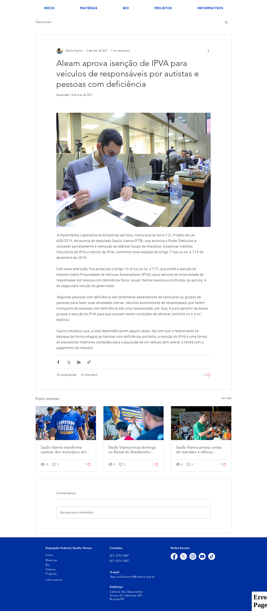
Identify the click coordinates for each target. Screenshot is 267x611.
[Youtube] (202, 556)
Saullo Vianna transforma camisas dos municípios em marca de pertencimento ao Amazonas (64, 449)
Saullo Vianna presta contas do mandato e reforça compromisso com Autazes (199, 449)
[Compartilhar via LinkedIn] (79, 362)
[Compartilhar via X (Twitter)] (69, 362)
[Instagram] (192, 556)
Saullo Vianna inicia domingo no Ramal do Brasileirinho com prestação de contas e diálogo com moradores (132, 449)
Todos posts (43, 22)
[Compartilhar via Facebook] (58, 362)
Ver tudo (226, 398)
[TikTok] (211, 556)
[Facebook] (174, 556)
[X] (183, 556)
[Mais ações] (208, 50)
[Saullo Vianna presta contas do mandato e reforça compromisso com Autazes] (201, 423)
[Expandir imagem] (133, 170)
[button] (226, 22)
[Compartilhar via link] (89, 362)
